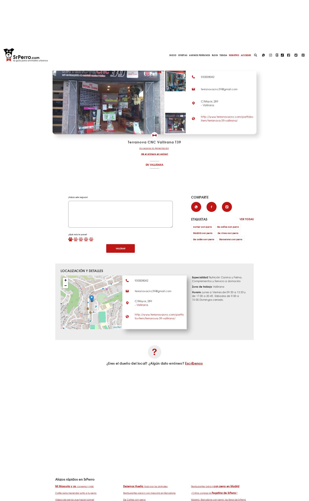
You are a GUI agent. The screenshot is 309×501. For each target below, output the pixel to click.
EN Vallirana (154, 165)
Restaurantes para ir (215, 486)
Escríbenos (194, 363)
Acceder (246, 55)
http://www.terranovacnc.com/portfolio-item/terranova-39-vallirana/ (227, 118)
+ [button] (65, 280)
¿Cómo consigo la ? (214, 493)
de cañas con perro (228, 226)
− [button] (65, 285)
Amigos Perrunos (199, 55)
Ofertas (182, 55)
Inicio (172, 55)
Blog (215, 55)
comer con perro (202, 226)
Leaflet (117, 327)
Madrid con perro (203, 233)
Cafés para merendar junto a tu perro (76, 493)
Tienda (223, 55)
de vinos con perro (228, 233)
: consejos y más (74, 486)
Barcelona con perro (230, 239)
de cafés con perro (203, 239)
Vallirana (142, 305)
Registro (234, 55)
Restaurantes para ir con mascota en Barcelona (149, 493)
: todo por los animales (145, 486)
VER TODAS (247, 219)
